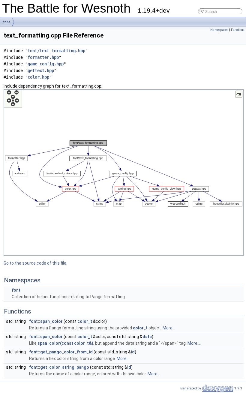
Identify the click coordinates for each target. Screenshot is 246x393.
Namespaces (219, 30)
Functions (237, 30)
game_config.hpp (46, 64)
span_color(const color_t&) (65, 343)
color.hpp (38, 77)
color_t (84, 321)
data (147, 336)
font (6, 22)
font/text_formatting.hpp (56, 50)
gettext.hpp (41, 70)
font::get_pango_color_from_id (61, 352)
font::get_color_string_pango (59, 367)
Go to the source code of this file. (35, 263)
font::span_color (46, 321)
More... (169, 328)
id (133, 352)
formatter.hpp (43, 57)
